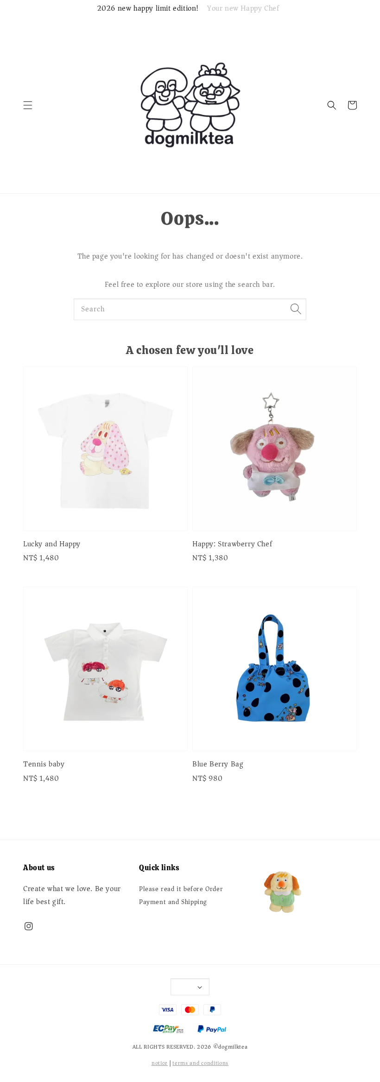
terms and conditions (200, 1063)
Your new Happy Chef (243, 9)
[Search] (295, 309)
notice (160, 1063)
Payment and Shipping (173, 902)
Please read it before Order (181, 890)
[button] (28, 105)
